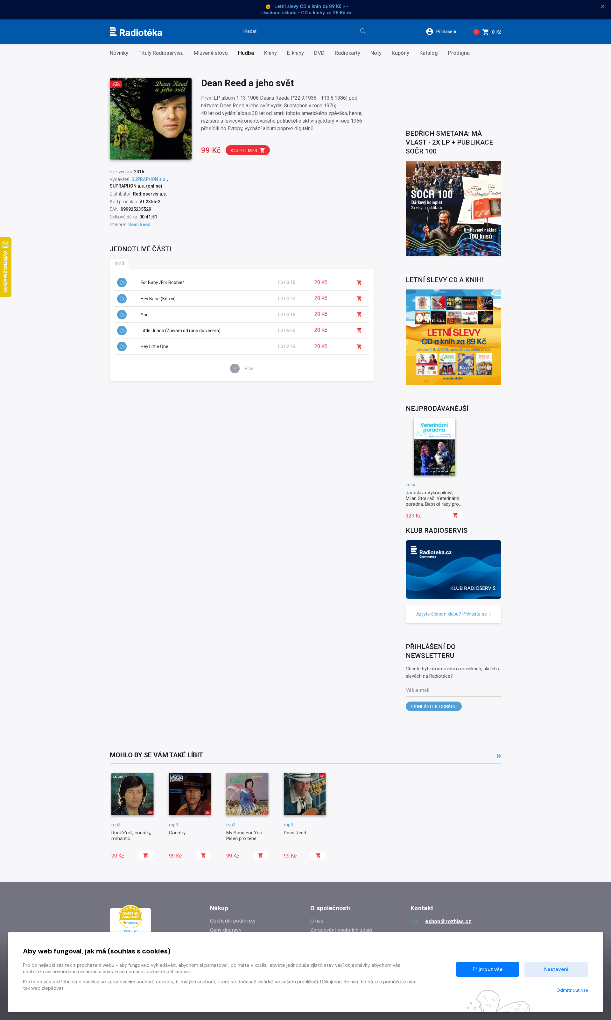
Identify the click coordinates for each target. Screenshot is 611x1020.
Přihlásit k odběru (434, 707)
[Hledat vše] (363, 31)
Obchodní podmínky (233, 921)
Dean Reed (295, 833)
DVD (319, 53)
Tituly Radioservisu (161, 53)
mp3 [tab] (119, 263)
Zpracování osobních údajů (341, 930)
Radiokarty (347, 53)
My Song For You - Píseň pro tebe (245, 835)
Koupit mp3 (244, 150)
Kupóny (400, 53)
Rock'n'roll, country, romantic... (131, 835)
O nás (317, 921)
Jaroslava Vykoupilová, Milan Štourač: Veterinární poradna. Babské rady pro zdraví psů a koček (432, 501)
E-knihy (295, 53)
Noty (376, 53)
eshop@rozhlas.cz (448, 921)
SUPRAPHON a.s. (149, 179)
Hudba (246, 53)
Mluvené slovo (211, 53)
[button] (445, 31)
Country (177, 833)
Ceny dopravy (226, 930)
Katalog (428, 53)
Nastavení (556, 969)
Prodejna (459, 53)
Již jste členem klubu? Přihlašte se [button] (451, 614)
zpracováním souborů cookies (140, 982)
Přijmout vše (487, 969)
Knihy (270, 53)
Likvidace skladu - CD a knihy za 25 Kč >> (305, 13)
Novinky (119, 53)
